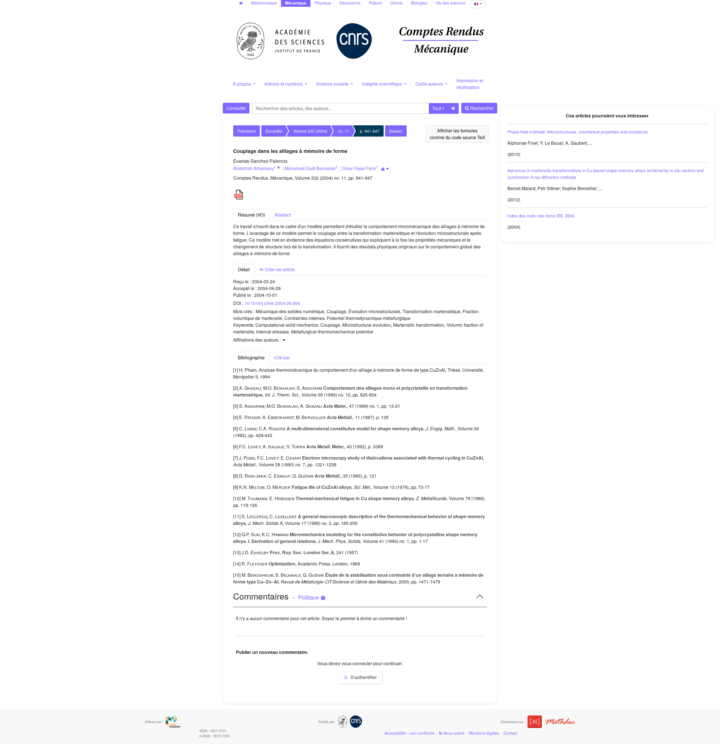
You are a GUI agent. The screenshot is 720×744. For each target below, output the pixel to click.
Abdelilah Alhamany (253, 168)
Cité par (282, 357)
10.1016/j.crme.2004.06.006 (272, 303)
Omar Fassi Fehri (359, 168)
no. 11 (343, 131)
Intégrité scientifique (382, 84)
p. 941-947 (369, 131)
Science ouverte (333, 84)
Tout (436, 108)
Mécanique (295, 3)
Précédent (246, 131)
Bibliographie (251, 357)
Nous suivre (453, 733)
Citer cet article (279, 269)
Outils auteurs (429, 84)
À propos (242, 84)
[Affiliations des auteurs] (385, 168)
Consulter (236, 108)
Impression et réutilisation (469, 83)
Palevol (375, 3)
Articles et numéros (284, 84)
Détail (244, 269)
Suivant (395, 131)
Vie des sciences (450, 3)
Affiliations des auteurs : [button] (257, 340)
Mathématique (264, 3)
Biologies (419, 3)
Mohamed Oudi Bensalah (310, 168)
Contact (510, 733)
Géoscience (350, 3)
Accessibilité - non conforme (409, 733)
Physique (323, 3)
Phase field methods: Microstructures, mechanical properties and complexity (577, 132)
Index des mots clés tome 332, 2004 (540, 216)
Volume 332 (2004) (310, 131)
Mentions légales (484, 733)
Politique (309, 597)
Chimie (396, 3)
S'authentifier (363, 677)
